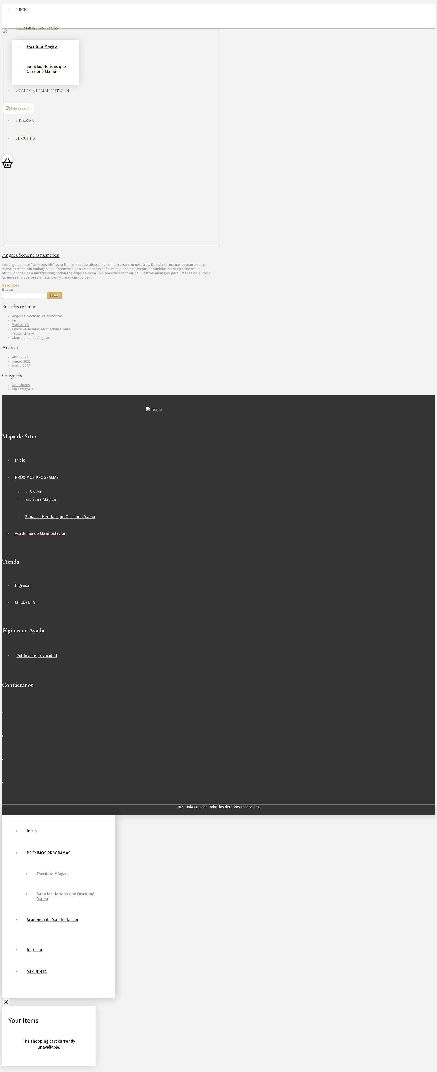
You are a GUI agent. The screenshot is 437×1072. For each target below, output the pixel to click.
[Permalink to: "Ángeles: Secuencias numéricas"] (111, 245)
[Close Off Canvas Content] (6, 1002)
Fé (14, 320)
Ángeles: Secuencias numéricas (31, 255)
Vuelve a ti (20, 325)
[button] (3, 1068)
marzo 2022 (21, 361)
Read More (10, 285)
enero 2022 (21, 366)
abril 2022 (20, 357)
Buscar (8, 290)
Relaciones (21, 385)
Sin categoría (22, 389)
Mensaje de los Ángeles (31, 338)
